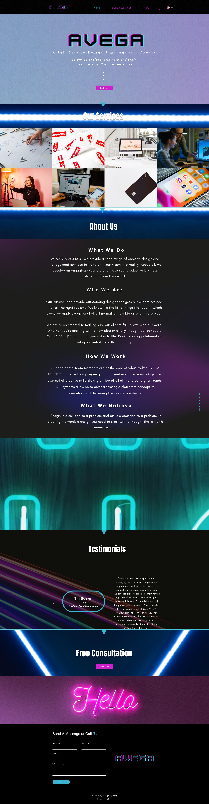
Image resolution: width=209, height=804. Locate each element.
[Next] (157, 603)
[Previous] (53, 603)
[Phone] (94, 733)
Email (54, 753)
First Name (56, 743)
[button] (158, 8)
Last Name (85, 743)
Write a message (58, 764)
